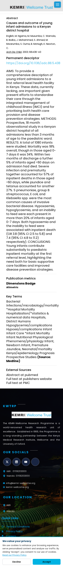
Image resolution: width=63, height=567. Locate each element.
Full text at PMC (18, 383)
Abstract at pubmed (22, 375)
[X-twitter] (7, 462)
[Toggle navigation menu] (57, 5)
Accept (47, 561)
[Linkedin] (16, 462)
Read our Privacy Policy (14, 555)
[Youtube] (26, 462)
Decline (16, 561)
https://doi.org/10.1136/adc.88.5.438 (33, 63)
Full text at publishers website (29, 379)
